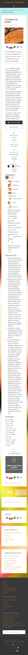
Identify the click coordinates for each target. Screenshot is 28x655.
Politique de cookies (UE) (9, 590)
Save (11, 47)
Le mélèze (17, 556)
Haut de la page (14, 639)
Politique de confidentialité (9, 588)
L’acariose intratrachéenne (16, 622)
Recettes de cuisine (17, 10)
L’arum (6, 542)
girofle (14, 230)
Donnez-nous (11, 469)
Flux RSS (5, 593)
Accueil (3, 10)
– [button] (8, 166)
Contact (4, 583)
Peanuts (7, 562)
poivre (10, 252)
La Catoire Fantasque (14, 2)
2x (10, 177)
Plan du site (5, 586)
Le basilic (7, 535)
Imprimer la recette (15, 122)
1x (7, 177)
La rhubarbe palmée (10, 539)
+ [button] (13, 166)
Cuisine (9, 10)
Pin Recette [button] (15, 127)
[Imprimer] (21, 47)
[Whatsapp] (14, 47)
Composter (13, 558)
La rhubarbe (8, 537)
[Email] (17, 47)
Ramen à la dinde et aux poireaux (13, 532)
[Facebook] (7, 47)
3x (13, 177)
